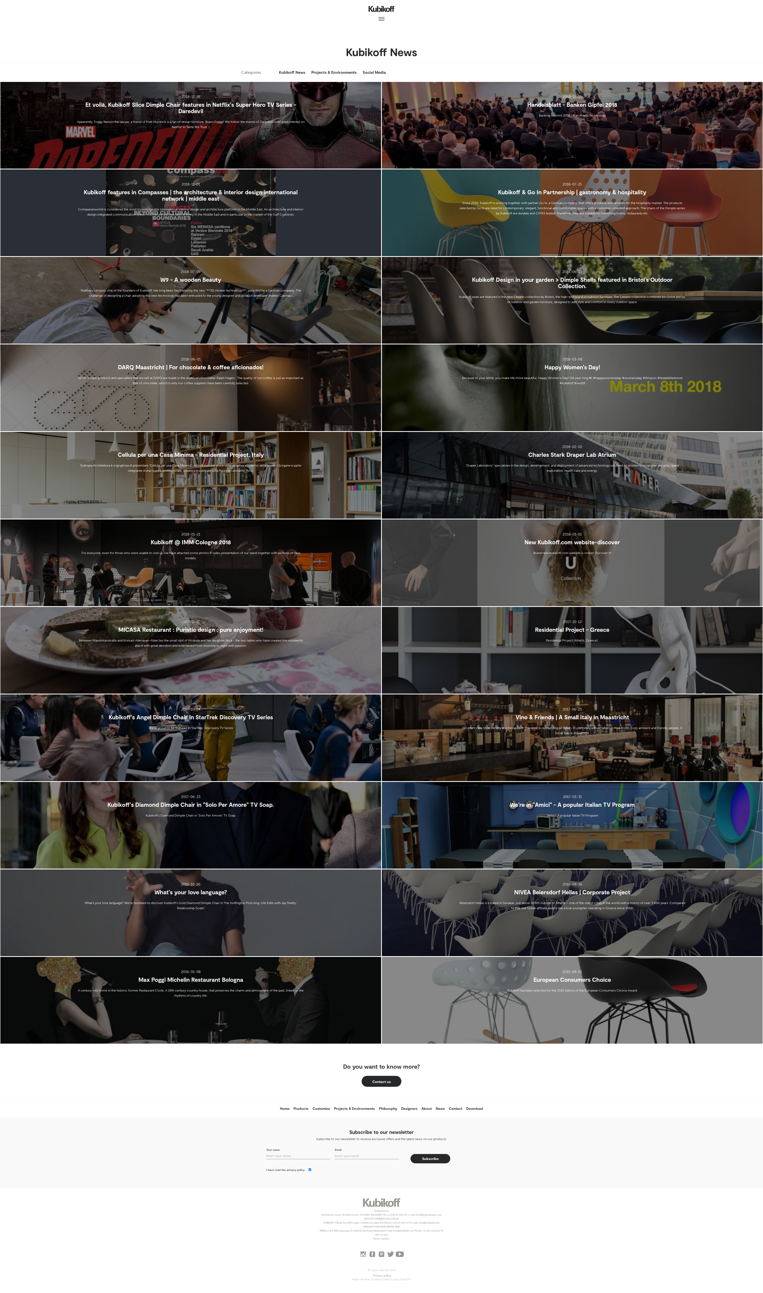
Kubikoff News (292, 72)
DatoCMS (405, 1279)
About (426, 1108)
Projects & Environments (334, 72)
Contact (455, 1108)
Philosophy (388, 1108)
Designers (409, 1108)
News (440, 1108)
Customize (321, 1108)
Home (285, 1108)
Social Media (374, 72)
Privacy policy (382, 1275)
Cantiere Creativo (381, 1279)
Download (474, 1108)
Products (301, 1108)
